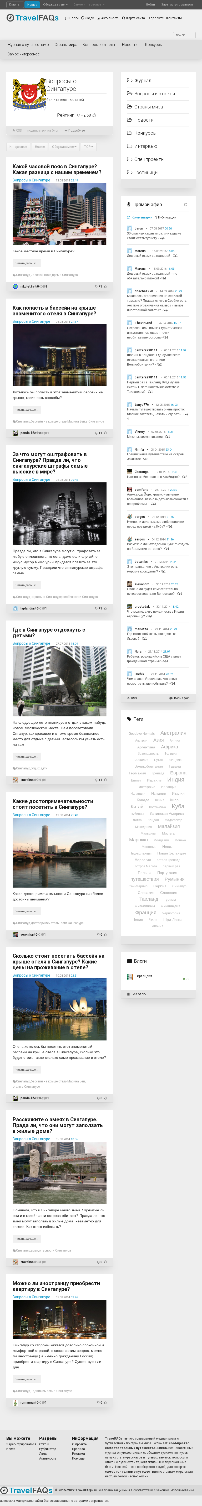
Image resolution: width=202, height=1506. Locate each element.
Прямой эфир (147, 204)
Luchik (139, 674)
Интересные (18, 147)
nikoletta (27, 286)
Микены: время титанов (145, 437)
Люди (89, 18)
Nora (138, 651)
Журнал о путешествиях (28, 45)
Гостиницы (146, 172)
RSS (18, 130)
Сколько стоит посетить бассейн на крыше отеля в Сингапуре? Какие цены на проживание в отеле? (58, 962)
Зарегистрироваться (177, 4)
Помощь (78, 1458)
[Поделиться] (40, 286)
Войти (150, 4)
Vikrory (140, 432)
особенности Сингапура (80, 597)
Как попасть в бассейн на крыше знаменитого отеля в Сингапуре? (54, 311)
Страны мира (65, 45)
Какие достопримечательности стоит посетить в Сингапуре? (53, 804)
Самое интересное (87, 4)
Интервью (145, 146)
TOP (87, 147)
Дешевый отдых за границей (148, 256)
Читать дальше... (27, 263)
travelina (27, 780)
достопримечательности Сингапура (57, 923)
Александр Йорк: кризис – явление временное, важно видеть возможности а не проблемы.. (158, 499)
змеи (34, 1250)
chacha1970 (144, 291)
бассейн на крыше (44, 421)
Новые (32, 5)
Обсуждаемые (54, 4)
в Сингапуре (95, 421)
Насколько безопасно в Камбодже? (153, 477)
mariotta (141, 629)
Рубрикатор (47, 1449)
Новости (130, 45)
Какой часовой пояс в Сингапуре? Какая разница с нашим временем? (57, 169)
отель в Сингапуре (26, 1086)
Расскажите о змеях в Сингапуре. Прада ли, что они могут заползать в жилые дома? (58, 1125)
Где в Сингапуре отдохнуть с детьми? (49, 633)
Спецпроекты (149, 159)
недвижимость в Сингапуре (51, 1391)
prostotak (142, 606)
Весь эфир (181, 698)
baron (139, 228)
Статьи (44, 1444)
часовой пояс (41, 275)
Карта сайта (135, 18)
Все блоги (139, 994)
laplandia (27, 608)
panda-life (28, 433)
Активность (110, 18)
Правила (78, 1449)
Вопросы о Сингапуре (31, 180)
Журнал (142, 80)
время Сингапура (65, 275)
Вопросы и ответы (99, 45)
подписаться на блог (43, 130)
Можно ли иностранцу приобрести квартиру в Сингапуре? (56, 1286)
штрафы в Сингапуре (46, 597)
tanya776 (142, 405)
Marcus (140, 251)
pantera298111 (146, 350)
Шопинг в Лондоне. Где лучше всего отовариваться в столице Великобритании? (153, 359)
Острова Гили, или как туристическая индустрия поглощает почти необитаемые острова (155, 332)
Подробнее (76, 130)
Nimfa (139, 449)
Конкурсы (154, 45)
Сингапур (23, 275)
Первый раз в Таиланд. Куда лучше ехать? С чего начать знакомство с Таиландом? (153, 387)
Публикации (167, 217)
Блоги (74, 18)
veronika (27, 934)
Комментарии (142, 217)
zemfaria (141, 490)
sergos (140, 517)
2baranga (142, 472)
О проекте (156, 18)
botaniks (141, 562)
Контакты (174, 18)
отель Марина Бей (71, 421)
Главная (15, 4)
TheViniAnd (143, 323)
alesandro (142, 584)
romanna (27, 1402)
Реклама (78, 1454)
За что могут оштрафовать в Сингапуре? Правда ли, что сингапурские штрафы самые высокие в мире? (50, 463)
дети (44, 768)
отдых (35, 768)
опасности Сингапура (55, 1250)
